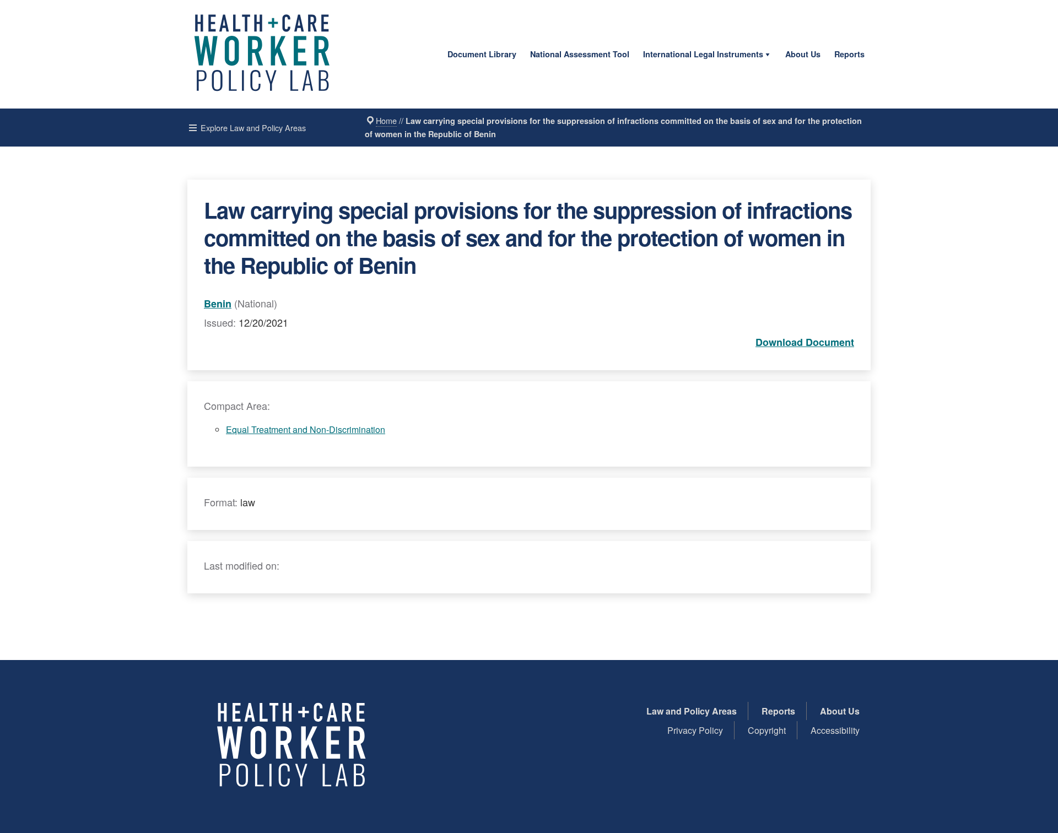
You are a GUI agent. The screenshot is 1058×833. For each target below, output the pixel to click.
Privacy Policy (695, 730)
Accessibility (835, 730)
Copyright (767, 730)
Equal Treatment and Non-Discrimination (305, 429)
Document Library (481, 54)
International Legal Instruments (703, 54)
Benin (217, 303)
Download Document (804, 342)
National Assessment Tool (579, 54)
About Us (803, 54)
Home (386, 120)
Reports (849, 54)
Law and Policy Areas (691, 711)
